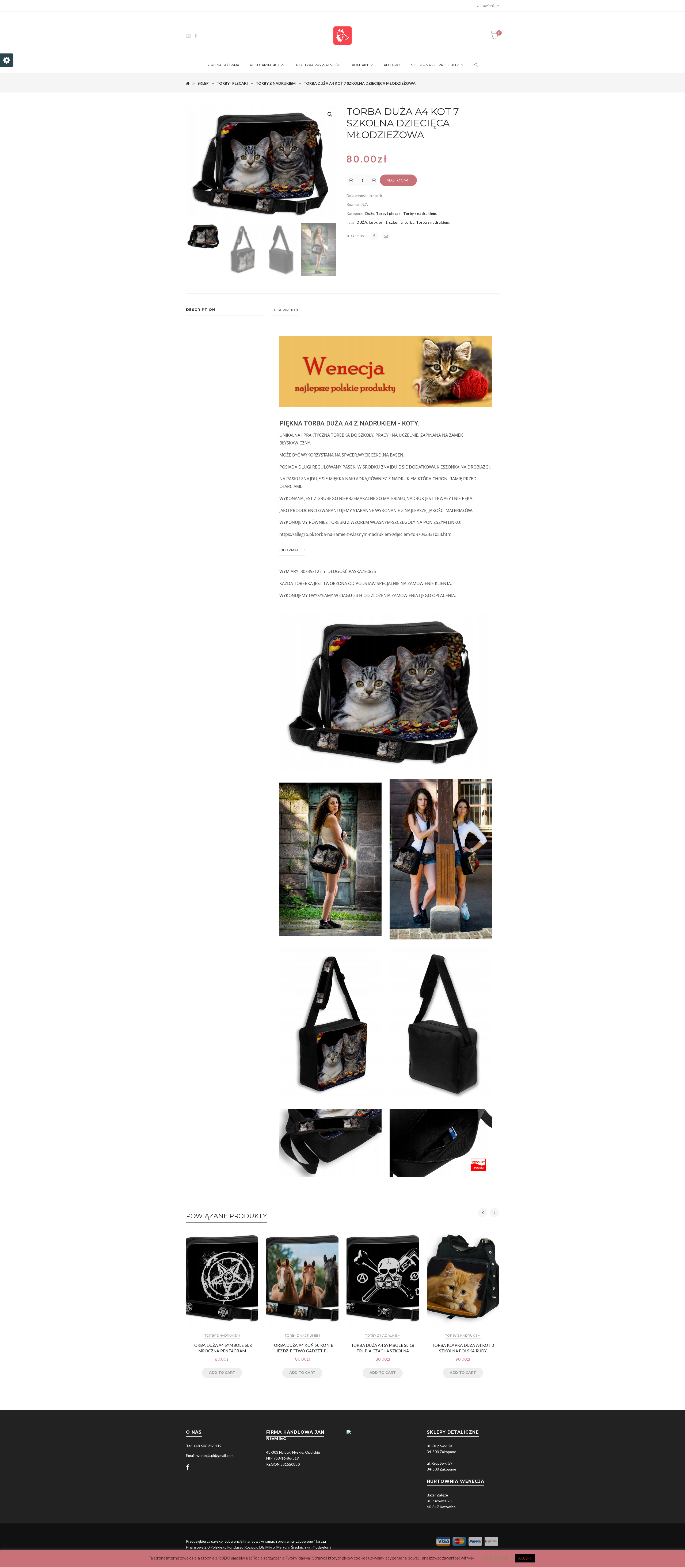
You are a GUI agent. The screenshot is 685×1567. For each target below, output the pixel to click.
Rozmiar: (354, 204)
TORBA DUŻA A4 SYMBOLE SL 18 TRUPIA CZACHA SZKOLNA (382, 1348)
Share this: (355, 236)
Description (200, 309)
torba (409, 222)
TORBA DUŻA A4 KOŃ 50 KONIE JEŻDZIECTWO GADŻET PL (302, 1348)
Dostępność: (357, 195)
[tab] (225, 311)
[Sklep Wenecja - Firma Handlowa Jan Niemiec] (342, 35)
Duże (369, 213)
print (383, 222)
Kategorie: (355, 213)
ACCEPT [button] (525, 1558)
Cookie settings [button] (494, 1558)
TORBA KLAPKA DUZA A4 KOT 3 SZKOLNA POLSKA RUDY (463, 1348)
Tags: (351, 222)
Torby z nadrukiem (276, 83)
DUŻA (361, 222)
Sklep (203, 83)
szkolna (396, 222)
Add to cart (398, 180)
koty (373, 222)
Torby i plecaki (232, 83)
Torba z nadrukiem (432, 222)
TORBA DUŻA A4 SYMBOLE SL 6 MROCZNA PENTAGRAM (222, 1348)
